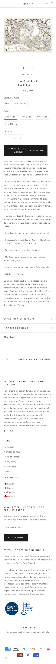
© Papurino (28, 628)
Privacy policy (10, 461)
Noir (7, 103)
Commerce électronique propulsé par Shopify (28, 632)
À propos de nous (16, 328)
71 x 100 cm (11, 124)
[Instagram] (11, 430)
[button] (24, 85)
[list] (10, 490)
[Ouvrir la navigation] (4, 4)
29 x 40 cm (10, 116)
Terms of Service (11, 456)
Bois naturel (20, 103)
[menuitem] (9, 484)
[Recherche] (46, 4)
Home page (9, 447)
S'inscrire (16, 537)
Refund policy (10, 466)
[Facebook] (5, 430)
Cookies (7, 471)
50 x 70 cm (42, 116)
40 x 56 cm (26, 116)
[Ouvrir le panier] (52, 3)
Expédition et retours (19, 319)
